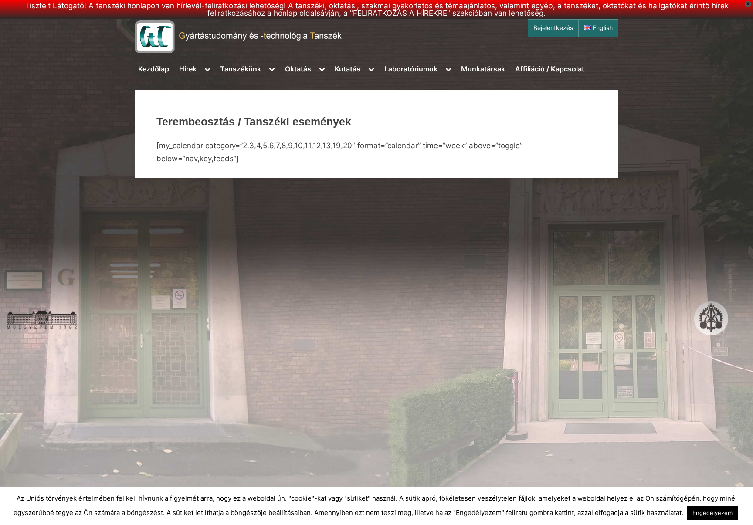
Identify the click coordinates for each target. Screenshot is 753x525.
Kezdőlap (153, 68)
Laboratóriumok (411, 68)
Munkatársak (483, 68)
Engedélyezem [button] (712, 512)
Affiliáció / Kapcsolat (549, 68)
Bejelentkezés (553, 27)
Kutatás (347, 68)
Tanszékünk (240, 68)
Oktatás (298, 68)
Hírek (188, 68)
